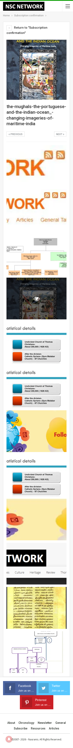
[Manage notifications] (9, 739)
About (11, 722)
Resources (38, 728)
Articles (54, 728)
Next (59, 134)
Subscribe (20, 728)
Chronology (26, 722)
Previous (16, 134)
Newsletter (45, 722)
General (60, 722)
